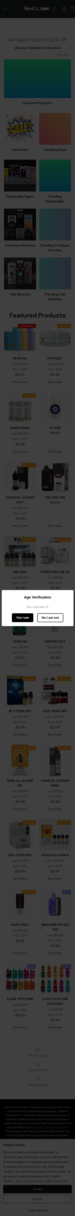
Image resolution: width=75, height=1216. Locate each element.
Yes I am (22, 617)
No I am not (50, 617)
